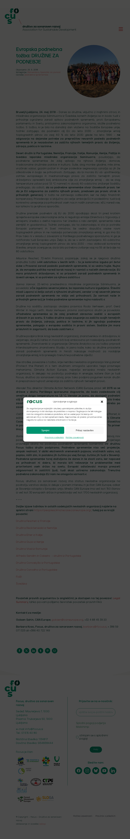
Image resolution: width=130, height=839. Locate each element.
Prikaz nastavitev (85, 430)
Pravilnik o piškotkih (54, 438)
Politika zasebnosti (75, 438)
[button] (102, 401)
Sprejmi (45, 430)
